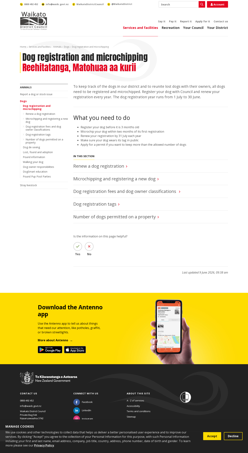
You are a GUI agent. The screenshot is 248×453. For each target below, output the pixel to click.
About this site (138, 393)
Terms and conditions (139, 411)
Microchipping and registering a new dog (47, 120)
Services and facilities (140, 27)
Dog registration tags (38, 134)
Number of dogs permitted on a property (44, 141)
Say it (161, 21)
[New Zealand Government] (48, 381)
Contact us (221, 21)
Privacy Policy (44, 445)
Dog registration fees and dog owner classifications (43, 128)
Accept (212, 436)
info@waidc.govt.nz (30, 406)
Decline (233, 436)
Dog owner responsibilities (38, 167)
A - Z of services (135, 400)
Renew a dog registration (40, 114)
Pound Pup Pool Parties (37, 176)
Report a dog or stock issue (36, 94)
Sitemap (131, 416)
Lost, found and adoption (38, 152)
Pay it (172, 21)
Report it (186, 21)
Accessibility (133, 406)
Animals (57, 46)
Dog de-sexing (31, 147)
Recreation (171, 27)
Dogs (66, 46)
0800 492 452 (27, 400)
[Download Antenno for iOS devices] (75, 349)
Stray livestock (28, 185)
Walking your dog (33, 162)
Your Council (193, 27)
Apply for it (202, 21)
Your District (217, 27)
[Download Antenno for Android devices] (50, 349)
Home (23, 46)
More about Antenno (53, 340)
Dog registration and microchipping (36, 107)
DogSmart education (35, 171)
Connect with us (85, 393)
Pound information (34, 157)
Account (219, 4)
